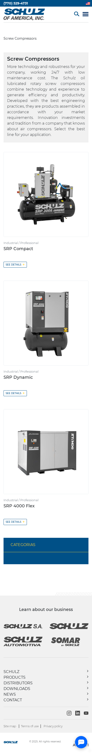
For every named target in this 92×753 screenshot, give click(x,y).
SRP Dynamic (18, 377)
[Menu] (85, 14)
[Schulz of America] (16, 743)
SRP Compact (18, 248)
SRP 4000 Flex (19, 505)
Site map (10, 726)
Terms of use (30, 726)
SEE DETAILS (15, 264)
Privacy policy (53, 726)
